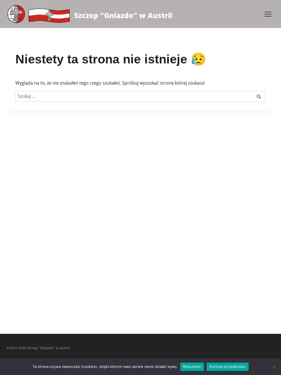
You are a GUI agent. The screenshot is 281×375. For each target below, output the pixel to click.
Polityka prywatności (227, 366)
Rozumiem (192, 366)
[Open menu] (267, 14)
